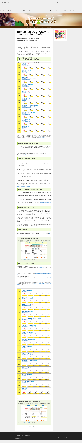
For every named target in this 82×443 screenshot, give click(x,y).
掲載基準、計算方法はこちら (43, 137)
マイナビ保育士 (43, 242)
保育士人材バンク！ (28, 242)
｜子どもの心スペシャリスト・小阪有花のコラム (23, 435)
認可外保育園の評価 (50, 27)
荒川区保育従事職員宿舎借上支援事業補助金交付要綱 (23, 186)
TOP (17, 27)
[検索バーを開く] (65, 27)
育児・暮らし (29, 27)
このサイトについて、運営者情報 (62, 437)
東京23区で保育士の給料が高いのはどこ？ (27, 154)
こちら (24, 398)
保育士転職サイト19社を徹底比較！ (27, 259)
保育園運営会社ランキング (42, 267)
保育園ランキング (21, 27)
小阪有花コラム (43, 27)
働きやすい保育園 (36, 27)
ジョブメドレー (36, 242)
